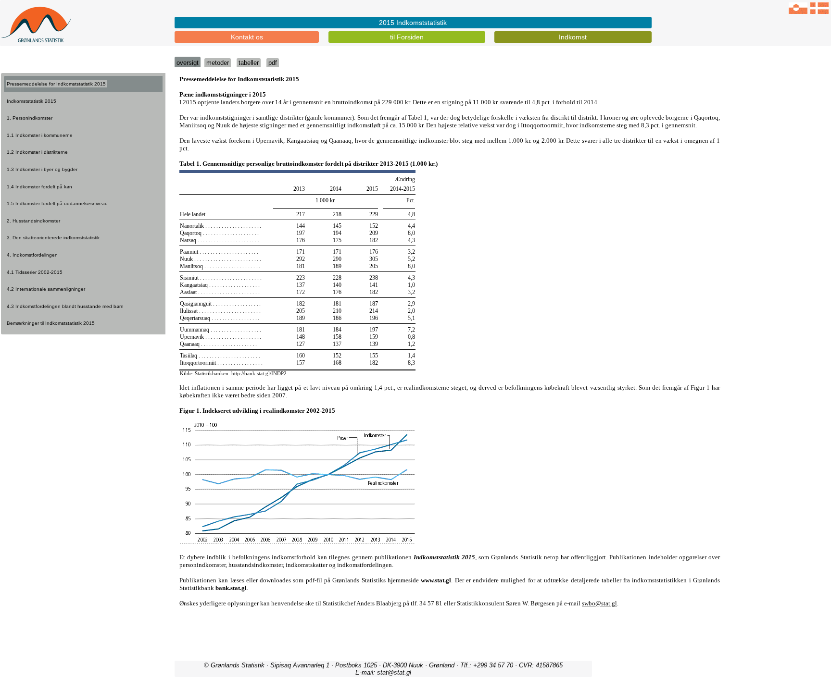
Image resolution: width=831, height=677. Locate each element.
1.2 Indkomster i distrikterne (37, 152)
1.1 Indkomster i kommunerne (40, 135)
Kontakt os (247, 37)
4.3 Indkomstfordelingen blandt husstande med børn (65, 306)
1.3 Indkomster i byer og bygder (42, 169)
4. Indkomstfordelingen (32, 255)
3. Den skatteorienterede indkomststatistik (53, 237)
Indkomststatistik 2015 (31, 101)
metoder (217, 62)
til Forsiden (407, 37)
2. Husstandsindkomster (33, 220)
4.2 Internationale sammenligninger (46, 289)
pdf (272, 62)
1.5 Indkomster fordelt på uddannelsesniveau (57, 203)
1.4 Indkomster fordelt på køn (39, 186)
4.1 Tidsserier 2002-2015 (35, 272)
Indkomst (573, 37)
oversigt (187, 62)
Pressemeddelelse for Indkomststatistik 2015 (56, 83)
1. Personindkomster (29, 118)
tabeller (249, 62)
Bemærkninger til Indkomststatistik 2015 (51, 323)
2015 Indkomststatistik (413, 22)
